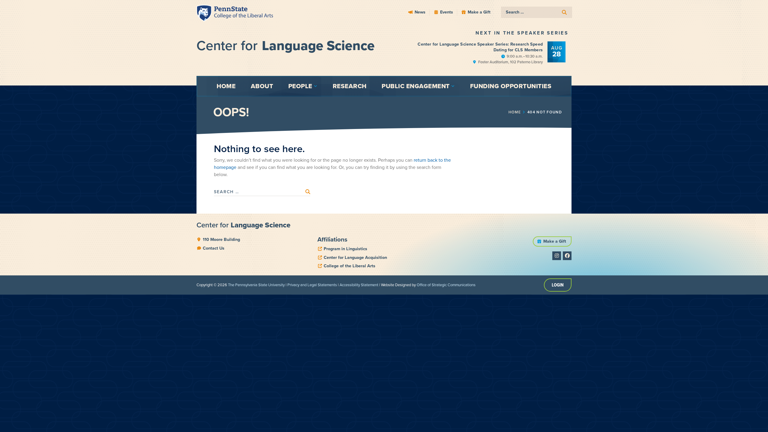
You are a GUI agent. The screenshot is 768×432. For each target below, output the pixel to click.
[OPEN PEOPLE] (315, 86)
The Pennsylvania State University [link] (256, 285)
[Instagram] (556, 255)
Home (514, 112)
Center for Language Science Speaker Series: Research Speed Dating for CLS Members (480, 47)
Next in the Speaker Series (522, 32)
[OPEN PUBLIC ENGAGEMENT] (453, 86)
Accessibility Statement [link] (359, 285)
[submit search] (564, 12)
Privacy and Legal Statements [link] (312, 285)
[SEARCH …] (536, 12)
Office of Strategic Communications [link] (446, 285)
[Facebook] (567, 255)
